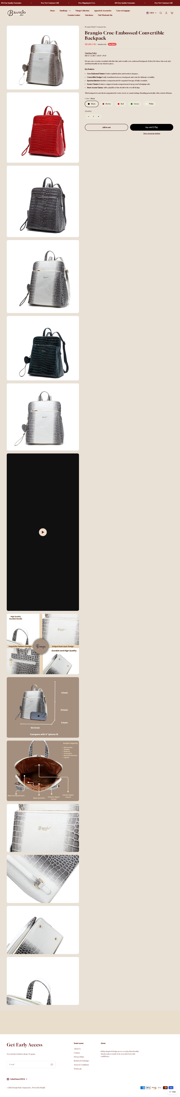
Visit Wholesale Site (105, 15)
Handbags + (64, 11)
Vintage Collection (82, 11)
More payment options (151, 134)
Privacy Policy (79, 1057)
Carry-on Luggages (123, 11)
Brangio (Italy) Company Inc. (95, 27)
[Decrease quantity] (88, 116)
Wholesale (78, 1069)
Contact (77, 1053)
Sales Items (89, 15)
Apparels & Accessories (102, 11)
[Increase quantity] (98, 116)
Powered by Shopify (38, 1088)
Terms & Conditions (81, 1065)
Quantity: (88, 111)
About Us (77, 1049)
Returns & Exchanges (81, 1061)
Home (52, 11)
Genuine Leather (74, 15)
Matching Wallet (91, 53)
